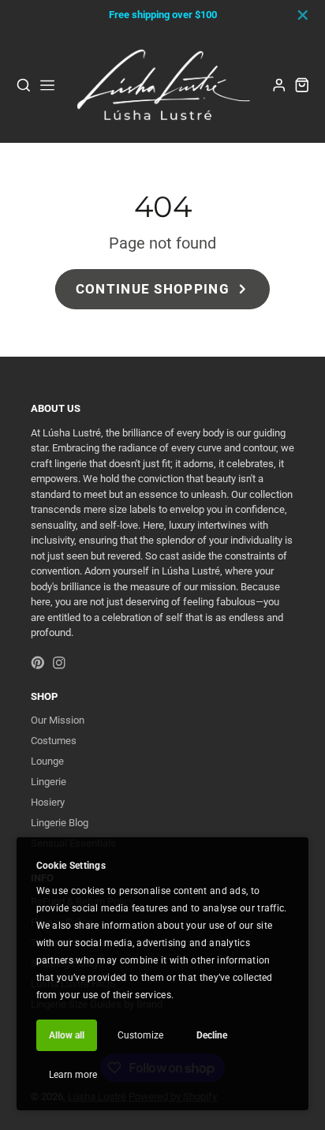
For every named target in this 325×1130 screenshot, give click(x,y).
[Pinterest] (38, 663)
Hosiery (48, 802)
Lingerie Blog (59, 823)
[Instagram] (59, 663)
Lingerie (48, 782)
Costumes (54, 740)
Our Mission (57, 720)
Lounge (47, 761)
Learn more (73, 1074)
